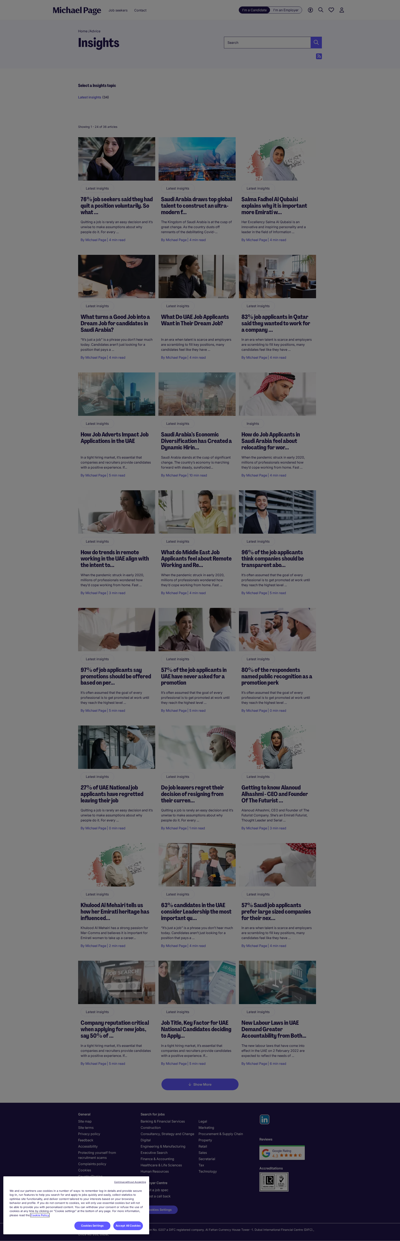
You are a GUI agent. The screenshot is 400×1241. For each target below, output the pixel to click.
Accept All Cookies (128, 1225)
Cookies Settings (92, 1225)
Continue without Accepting (130, 1182)
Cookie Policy (40, 1215)
